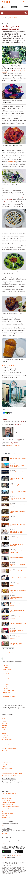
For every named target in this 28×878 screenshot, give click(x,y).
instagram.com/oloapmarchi (13, 445)
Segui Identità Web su (8, 648)
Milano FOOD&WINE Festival (9, 794)
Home (3, 17)
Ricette (4, 721)
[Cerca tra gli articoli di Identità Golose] (23, 2)
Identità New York (7, 800)
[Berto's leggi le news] (14, 7)
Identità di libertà (6, 809)
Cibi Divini (14, 17)
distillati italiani (11, 161)
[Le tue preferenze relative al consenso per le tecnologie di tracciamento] (1, 658)
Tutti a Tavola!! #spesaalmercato (11, 806)
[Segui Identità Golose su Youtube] (9, 2)
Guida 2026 (5, 825)
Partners (4, 727)
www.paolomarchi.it (9, 443)
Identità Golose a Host (8, 804)
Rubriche (8, 17)
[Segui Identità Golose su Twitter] (7, 2)
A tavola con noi (6, 817)
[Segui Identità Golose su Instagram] (5, 2)
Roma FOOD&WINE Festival (9, 796)
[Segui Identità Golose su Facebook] (2, 2)
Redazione (5, 725)
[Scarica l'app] (6, 851)
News (3, 729)
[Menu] (2, 13)
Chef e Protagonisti (7, 719)
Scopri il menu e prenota (8, 786)
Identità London (6, 798)
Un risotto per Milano (7, 813)
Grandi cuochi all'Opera (8, 802)
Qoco (3, 811)
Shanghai (4, 815)
